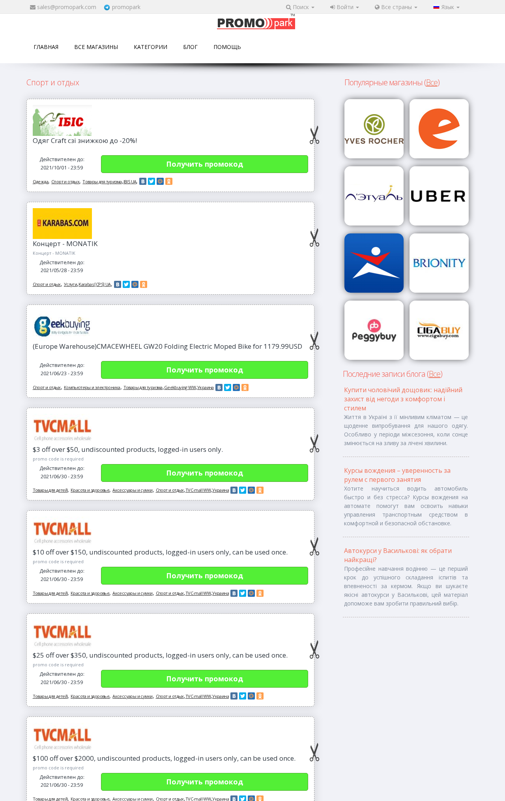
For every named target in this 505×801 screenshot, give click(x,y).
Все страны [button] (396, 7)
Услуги (70, 284)
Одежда (40, 181)
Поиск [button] (300, 7)
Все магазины (96, 47)
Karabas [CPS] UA (94, 284)
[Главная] (256, 22)
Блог (190, 47)
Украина (205, 387)
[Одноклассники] (168, 181)
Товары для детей (50, 490)
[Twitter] (151, 181)
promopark (126, 7)
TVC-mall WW (198, 490)
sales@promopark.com (66, 7)
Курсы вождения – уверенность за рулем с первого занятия (397, 475)
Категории (150, 47)
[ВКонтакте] (142, 181)
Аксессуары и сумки (132, 490)
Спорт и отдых (65, 181)
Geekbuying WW (180, 387)
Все (432, 82)
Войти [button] (345, 7)
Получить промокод (204, 164)
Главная (46, 47)
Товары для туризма (102, 181)
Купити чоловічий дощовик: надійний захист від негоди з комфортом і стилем (403, 398)
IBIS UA (130, 181)
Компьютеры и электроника (92, 387)
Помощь (227, 47)
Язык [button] (448, 7)
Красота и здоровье (90, 490)
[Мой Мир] (160, 181)
